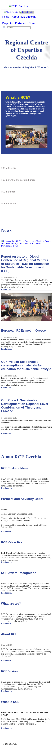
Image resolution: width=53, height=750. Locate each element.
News (32, 23)
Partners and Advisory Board (22, 499)
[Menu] (4, 7)
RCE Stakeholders (14, 468)
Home (5, 16)
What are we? (11, 603)
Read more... (6, 289)
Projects (7, 23)
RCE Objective (11, 542)
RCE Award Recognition (19, 573)
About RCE (9, 634)
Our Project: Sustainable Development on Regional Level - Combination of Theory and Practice (25, 405)
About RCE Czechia (24, 16)
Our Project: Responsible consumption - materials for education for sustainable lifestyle (26, 365)
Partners (20, 23)
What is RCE (10, 702)
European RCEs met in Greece (23, 330)
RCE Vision (9, 671)
